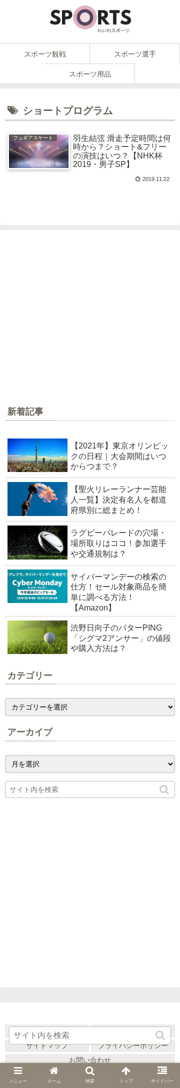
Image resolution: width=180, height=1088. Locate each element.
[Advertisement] (90, 320)
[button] (165, 789)
